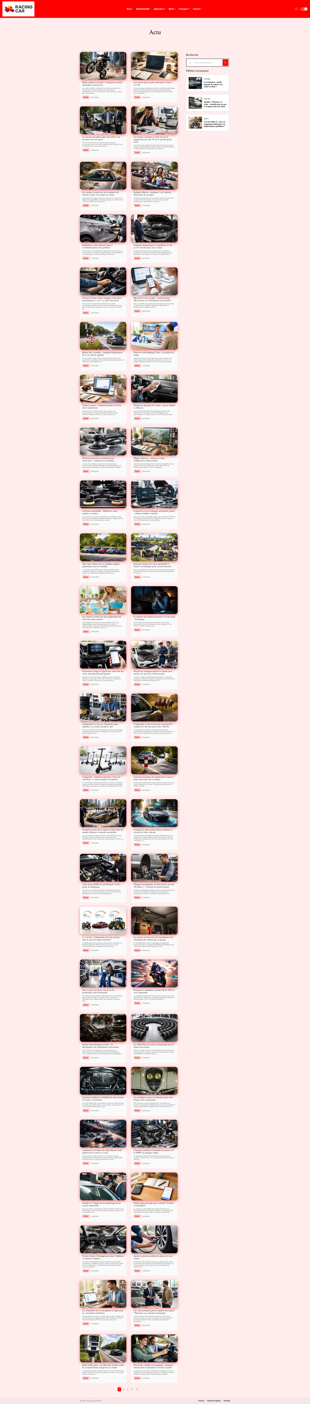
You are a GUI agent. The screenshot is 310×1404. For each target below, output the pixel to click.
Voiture (207, 79)
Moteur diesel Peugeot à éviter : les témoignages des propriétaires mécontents (100, 1045)
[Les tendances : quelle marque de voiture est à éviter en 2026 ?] (195, 83)
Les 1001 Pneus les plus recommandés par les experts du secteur (154, 1045)
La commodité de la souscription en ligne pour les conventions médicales (102, 1311)
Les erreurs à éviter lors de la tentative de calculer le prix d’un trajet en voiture (100, 193)
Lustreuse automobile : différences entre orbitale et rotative (99, 512)
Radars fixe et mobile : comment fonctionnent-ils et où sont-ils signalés (102, 353)
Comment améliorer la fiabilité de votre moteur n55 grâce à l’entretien (103, 1098)
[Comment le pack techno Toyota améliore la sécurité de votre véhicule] (154, 813)
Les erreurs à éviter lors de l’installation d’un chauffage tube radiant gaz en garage (153, 938)
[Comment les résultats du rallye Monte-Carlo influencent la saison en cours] (103, 1133)
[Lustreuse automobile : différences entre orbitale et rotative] (103, 494)
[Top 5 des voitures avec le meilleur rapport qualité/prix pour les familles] (103, 547)
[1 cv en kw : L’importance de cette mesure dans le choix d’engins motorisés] (103, 920)
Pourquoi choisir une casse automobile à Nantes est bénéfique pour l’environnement (152, 565)
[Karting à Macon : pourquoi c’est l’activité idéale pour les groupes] (154, 176)
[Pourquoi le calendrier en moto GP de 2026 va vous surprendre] (154, 973)
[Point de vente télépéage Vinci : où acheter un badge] (154, 336)
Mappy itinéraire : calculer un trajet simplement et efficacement (149, 459)
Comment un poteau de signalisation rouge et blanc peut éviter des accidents (153, 778)
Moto (206, 119)
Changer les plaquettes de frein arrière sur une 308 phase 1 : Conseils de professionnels (154, 885)
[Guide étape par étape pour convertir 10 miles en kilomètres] (154, 1186)
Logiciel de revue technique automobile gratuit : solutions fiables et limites (154, 512)
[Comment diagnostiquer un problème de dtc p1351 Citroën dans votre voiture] (154, 228)
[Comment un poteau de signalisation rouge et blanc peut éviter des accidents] (154, 760)
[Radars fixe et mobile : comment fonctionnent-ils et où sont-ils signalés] (103, 336)
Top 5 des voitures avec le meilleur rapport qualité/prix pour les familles (101, 565)
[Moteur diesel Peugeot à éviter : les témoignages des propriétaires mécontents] (103, 1028)
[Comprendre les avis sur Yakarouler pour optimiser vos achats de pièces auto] (103, 707)
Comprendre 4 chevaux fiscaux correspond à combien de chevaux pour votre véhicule (153, 725)
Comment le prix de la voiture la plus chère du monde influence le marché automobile (102, 831)
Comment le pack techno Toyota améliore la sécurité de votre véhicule (153, 831)
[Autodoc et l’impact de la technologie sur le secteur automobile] (103, 1186)
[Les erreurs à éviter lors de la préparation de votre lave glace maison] (103, 600)
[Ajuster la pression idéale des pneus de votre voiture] (154, 1239)
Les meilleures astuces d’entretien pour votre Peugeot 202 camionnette (153, 1098)
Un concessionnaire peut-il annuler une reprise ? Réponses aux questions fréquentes (154, 1311)
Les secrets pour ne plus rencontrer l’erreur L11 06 (152, 83)
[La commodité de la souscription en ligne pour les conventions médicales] (103, 1294)
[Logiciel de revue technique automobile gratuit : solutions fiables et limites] (154, 494)
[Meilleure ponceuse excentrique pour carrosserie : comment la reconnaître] (103, 441)
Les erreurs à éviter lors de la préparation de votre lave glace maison (101, 618)
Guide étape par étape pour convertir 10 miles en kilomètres (154, 1204)
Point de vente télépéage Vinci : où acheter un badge (154, 353)
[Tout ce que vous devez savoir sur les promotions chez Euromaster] (103, 973)
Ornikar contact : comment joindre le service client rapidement (102, 406)
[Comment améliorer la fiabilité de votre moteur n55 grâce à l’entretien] (103, 1081)
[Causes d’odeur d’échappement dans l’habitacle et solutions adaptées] (103, 1239)
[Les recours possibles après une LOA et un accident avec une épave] (103, 120)
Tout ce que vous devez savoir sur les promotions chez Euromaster (98, 991)
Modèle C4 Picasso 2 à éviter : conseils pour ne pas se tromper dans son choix (215, 104)
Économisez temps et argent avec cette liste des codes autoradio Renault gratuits (103, 672)
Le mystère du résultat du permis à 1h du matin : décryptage (154, 618)
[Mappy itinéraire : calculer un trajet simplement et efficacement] (154, 441)
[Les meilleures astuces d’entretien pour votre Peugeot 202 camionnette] (154, 1081)
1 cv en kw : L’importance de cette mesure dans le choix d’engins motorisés (101, 938)
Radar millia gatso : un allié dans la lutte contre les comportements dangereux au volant (103, 1366)
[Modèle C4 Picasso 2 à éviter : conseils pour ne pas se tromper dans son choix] (195, 103)
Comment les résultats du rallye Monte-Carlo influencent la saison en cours (102, 1151)
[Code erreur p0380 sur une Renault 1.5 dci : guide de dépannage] (103, 868)
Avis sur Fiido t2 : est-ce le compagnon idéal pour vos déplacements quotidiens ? (214, 124)
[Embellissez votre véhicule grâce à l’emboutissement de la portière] (103, 228)
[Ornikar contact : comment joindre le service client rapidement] (103, 389)
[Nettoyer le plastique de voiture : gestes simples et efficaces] (154, 389)
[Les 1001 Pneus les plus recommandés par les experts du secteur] (154, 1028)
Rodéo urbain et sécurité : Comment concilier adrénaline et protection (102, 83)
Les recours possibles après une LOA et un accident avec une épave (101, 138)
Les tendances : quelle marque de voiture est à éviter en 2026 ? (213, 84)
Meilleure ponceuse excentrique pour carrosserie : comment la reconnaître (98, 459)
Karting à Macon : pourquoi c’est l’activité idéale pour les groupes (152, 193)
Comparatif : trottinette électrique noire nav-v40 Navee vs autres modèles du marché (101, 778)
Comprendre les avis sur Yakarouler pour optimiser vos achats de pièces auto (100, 725)
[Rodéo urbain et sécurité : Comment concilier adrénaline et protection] (103, 66)
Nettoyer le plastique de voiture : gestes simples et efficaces (154, 406)
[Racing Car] (18, 9)
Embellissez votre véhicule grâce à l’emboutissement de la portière (97, 246)
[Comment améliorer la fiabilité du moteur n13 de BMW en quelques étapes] (154, 1133)
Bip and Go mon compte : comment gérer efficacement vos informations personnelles (152, 299)
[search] (296, 9)
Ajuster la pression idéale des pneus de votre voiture (153, 1257)
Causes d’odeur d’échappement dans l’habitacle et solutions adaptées (103, 1257)
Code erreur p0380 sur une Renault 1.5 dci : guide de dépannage (101, 885)
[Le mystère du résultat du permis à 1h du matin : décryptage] (154, 600)
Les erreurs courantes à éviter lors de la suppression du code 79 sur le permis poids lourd (152, 139)
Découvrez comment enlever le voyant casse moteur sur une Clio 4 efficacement (153, 672)
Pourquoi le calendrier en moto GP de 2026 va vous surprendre (154, 991)
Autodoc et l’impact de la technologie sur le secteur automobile (101, 1204)
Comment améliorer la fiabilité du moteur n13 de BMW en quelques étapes (154, 1151)
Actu (86, 97)
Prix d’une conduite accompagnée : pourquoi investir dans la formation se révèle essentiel (153, 1366)
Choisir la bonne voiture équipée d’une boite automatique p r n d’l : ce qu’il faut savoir (101, 299)
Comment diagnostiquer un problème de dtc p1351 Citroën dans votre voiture (153, 246)
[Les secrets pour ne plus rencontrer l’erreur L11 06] (154, 66)
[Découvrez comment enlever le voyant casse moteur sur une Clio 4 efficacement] (154, 655)
